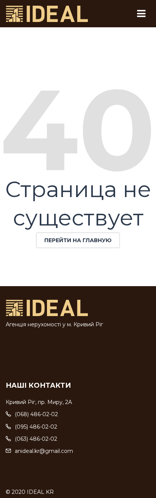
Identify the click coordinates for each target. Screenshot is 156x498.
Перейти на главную (78, 240)
